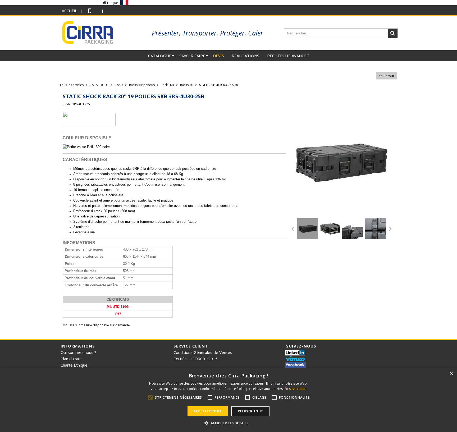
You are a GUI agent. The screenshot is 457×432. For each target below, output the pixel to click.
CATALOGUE (159, 55)
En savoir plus (295, 388)
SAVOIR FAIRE (192, 55)
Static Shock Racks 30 (218, 85)
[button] (228, 423)
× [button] (451, 374)
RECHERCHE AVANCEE (288, 55)
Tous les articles (72, 85)
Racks (119, 85)
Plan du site (71, 358)
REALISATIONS (245, 55)
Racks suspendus (142, 85)
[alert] (228, 400)
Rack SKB (167, 85)
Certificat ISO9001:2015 (195, 358)
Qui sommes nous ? (78, 352)
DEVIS (218, 55)
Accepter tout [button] (207, 411)
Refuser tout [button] (250, 411)
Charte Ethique (74, 365)
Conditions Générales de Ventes (202, 352)
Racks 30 (186, 85)
